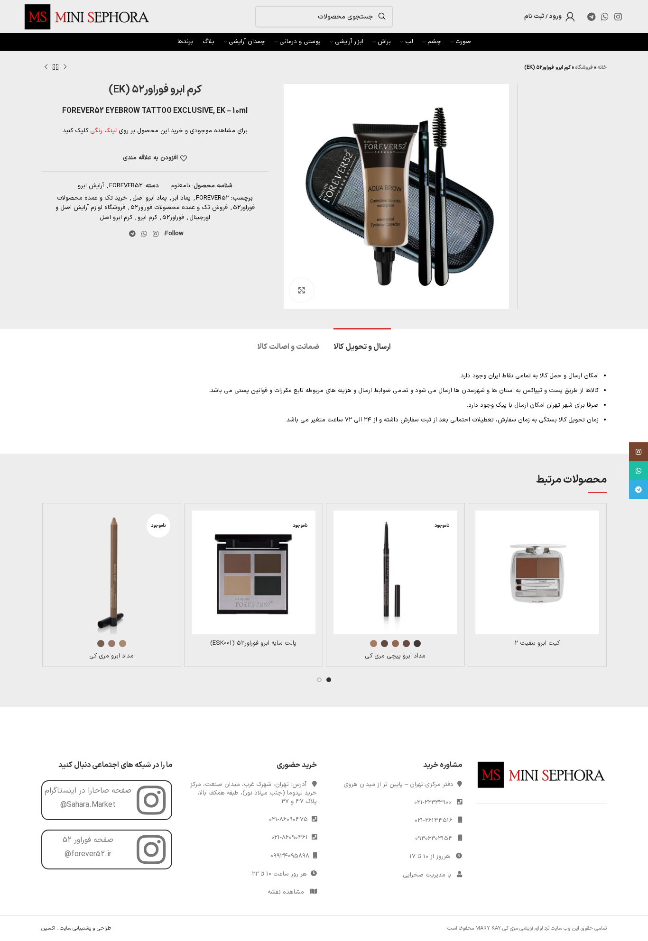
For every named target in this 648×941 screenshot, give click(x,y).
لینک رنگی (103, 131)
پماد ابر (181, 198)
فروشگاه (584, 68)
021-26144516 (433, 820)
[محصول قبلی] (65, 67)
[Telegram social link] (591, 16)
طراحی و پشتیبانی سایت (85, 928)
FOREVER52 (125, 186)
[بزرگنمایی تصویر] (302, 290)
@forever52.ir (88, 854)
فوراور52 (173, 217)
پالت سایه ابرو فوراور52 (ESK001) (253, 643)
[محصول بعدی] (46, 67)
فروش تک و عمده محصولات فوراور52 (179, 207)
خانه (602, 68)
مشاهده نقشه (286, 892)
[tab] (362, 342)
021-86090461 (291, 837)
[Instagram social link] (618, 16)
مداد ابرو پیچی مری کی (395, 656)
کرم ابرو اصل (116, 217)
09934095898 (291, 856)
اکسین (48, 928)
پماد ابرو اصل (149, 198)
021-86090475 (290, 819)
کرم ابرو (147, 217)
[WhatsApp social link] (604, 16)
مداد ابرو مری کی (111, 656)
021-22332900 (432, 802)
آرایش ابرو (91, 186)
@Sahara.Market (88, 805)
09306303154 (433, 838)
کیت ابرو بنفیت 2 (537, 643)
